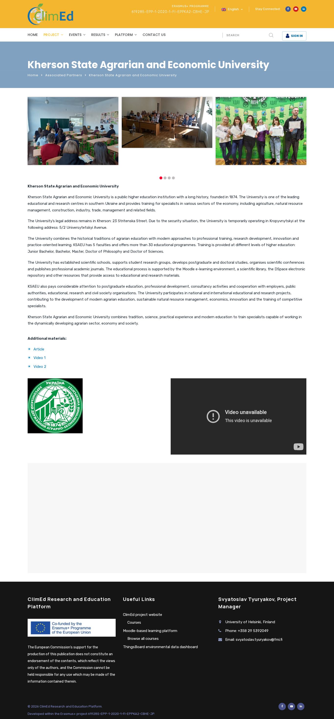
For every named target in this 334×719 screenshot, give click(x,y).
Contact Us (154, 34)
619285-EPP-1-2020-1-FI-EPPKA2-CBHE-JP (170, 12)
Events (75, 34)
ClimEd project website (142, 614)
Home (33, 34)
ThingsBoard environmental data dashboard (160, 647)
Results (98, 34)
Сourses (134, 622)
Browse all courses (143, 638)
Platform (124, 34)
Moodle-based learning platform (150, 631)
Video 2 (39, 366)
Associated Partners (63, 75)
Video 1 (39, 358)
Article (38, 349)
